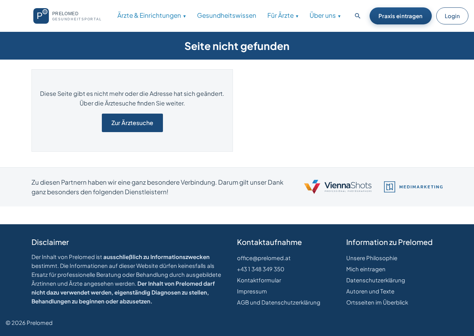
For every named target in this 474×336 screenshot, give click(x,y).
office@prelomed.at (264, 257)
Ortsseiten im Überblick (377, 302)
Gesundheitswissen (226, 15)
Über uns (323, 15)
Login (452, 15)
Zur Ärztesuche (132, 123)
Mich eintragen (365, 268)
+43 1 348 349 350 (260, 268)
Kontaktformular (259, 279)
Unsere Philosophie (371, 257)
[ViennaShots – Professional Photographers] (337, 187)
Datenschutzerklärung (375, 279)
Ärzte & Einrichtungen (149, 15)
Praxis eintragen (400, 15)
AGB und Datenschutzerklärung (278, 302)
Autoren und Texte (370, 291)
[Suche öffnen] (357, 16)
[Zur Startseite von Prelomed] (70, 16)
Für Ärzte (280, 15)
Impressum (252, 291)
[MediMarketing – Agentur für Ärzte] (413, 186)
